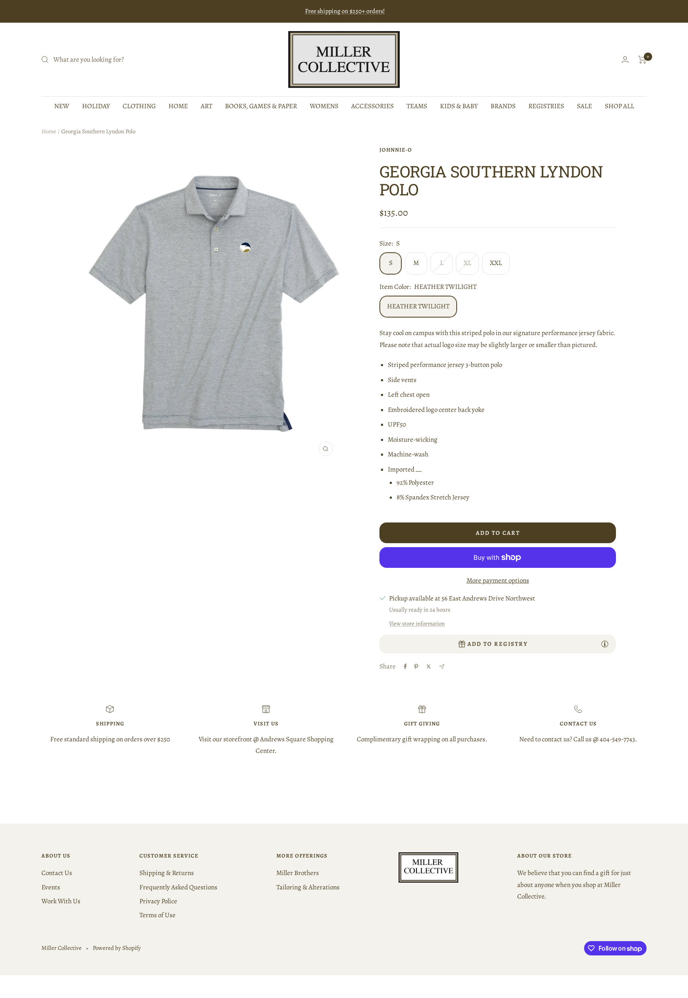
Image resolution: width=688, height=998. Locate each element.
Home (48, 131)
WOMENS (324, 106)
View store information (417, 624)
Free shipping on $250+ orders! (345, 11)
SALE (584, 106)
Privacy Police (158, 901)
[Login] (625, 59)
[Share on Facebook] (405, 666)
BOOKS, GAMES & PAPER (261, 106)
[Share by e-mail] (441, 666)
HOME (178, 106)
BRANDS (503, 106)
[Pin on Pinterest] (416, 666)
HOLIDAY (96, 106)
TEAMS (417, 106)
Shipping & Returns (166, 872)
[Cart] (642, 60)
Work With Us (60, 901)
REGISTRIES (546, 106)
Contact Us (56, 872)
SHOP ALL (619, 106)
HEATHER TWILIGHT (418, 306)
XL (467, 262)
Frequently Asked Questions (178, 887)
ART (206, 106)
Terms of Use (157, 915)
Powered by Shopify (117, 948)
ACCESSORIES (372, 106)
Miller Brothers (297, 872)
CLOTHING (139, 106)
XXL (496, 262)
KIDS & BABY (459, 106)
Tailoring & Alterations (308, 887)
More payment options (498, 580)
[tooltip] (604, 643)
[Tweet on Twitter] (428, 666)
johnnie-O (395, 150)
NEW (61, 106)
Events (50, 887)
